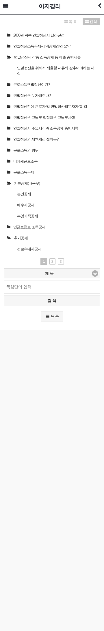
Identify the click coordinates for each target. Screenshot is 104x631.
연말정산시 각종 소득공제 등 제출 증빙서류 (47, 57)
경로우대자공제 (29, 249)
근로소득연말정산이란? (31, 84)
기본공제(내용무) (27, 183)
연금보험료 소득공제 (29, 227)
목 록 (54, 316)
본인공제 (24, 194)
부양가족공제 (27, 216)
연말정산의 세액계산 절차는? (35, 139)
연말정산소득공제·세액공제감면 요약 (41, 46)
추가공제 (21, 238)
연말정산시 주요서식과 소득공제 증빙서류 (45, 128)
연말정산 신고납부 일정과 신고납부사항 (44, 117)
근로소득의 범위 (25, 150)
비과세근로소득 (25, 161)
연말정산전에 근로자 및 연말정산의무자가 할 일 (50, 106)
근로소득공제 (23, 172)
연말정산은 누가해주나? (32, 95)
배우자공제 (25, 205)
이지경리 (50, 6)
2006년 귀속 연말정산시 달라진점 (38, 35)
